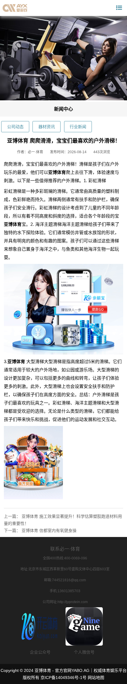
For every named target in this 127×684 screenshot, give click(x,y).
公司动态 (15, 126)
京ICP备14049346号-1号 (63, 677)
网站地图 (96, 677)
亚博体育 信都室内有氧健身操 (49, 530)
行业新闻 (78, 126)
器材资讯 (46, 126)
